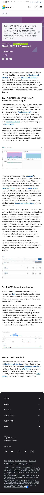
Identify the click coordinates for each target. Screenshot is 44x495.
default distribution (28, 77)
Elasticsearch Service (13, 364)
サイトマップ (32, 461)
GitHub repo (9, 124)
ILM (13, 294)
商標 (5, 461)
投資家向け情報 (9, 421)
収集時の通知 (7, 487)
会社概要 (7, 398)
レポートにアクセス (36, 2)
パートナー (7, 409)
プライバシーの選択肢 (18, 487)
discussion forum (13, 122)
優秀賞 (6, 426)
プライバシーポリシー (21, 461)
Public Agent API (24, 112)
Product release (20, 44)
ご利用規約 (11, 461)
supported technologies (24, 203)
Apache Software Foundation (14, 483)
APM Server (26, 369)
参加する (7, 404)
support (29, 176)
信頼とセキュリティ (10, 415)
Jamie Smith (8, 51)
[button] (39, 32)
